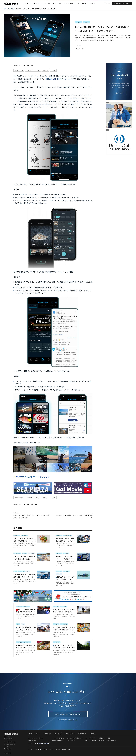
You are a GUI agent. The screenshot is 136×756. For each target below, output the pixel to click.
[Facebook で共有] (23, 65)
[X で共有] (19, 65)
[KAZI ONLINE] (11, 734)
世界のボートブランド (90, 740)
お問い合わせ (38, 749)
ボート (36, 4)
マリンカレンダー (32, 740)
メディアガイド (32, 743)
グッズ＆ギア (82, 4)
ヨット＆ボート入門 (90, 738)
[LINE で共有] (28, 65)
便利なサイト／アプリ (33, 70)
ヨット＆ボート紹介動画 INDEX (75, 738)
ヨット (28, 4)
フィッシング (46, 4)
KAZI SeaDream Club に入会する (68, 714)
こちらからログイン (73, 719)
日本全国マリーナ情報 (104, 738)
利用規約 (58, 749)
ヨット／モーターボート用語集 (106, 740)
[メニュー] (105, 3)
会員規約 (64, 749)
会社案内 (30, 749)
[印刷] (36, 504)
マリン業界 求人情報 (57, 740)
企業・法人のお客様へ (43, 743)
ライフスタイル (69, 4)
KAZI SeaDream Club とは (35, 738)
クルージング (57, 4)
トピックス (92, 4)
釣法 (54, 70)
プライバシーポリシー (48, 749)
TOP (5, 8)
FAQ (69, 749)
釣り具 (46, 70)
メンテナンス (19, 70)
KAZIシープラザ (71, 740)
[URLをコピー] (32, 65)
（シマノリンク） (57, 79)
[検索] (109, 3)
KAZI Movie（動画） (57, 738)
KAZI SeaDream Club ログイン (122, 3)
